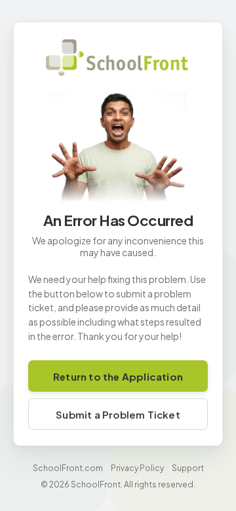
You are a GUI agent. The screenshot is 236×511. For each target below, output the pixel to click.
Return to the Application (118, 376)
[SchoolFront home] (118, 57)
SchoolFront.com (68, 468)
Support (188, 468)
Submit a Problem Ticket (118, 414)
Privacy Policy (137, 468)
